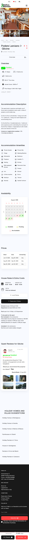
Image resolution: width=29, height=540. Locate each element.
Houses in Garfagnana (9, 446)
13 (19, 209)
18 (14, 212)
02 (9, 206)
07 (22, 206)
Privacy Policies (5, 498)
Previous (3, 212)
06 (20, 206)
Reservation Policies (15, 301)
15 (6, 212)
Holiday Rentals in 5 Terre (10, 440)
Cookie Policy (4, 500)
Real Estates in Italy (6, 489)
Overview (12, 57)
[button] (9, 1)
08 (6, 209)
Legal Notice (4, 487)
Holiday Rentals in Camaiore (10, 456)
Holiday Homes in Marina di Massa (12, 429)
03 (11, 206)
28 (22, 215)
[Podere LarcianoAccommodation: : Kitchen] (14, 19)
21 (22, 212)
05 (17, 206)
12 (17, 209)
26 (17, 215)
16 (9, 212)
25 (14, 215)
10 (11, 209)
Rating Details (8, 357)
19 (17, 212)
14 (22, 209)
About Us (3, 486)
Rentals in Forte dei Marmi (10, 451)
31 (11, 218)
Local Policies (15, 295)
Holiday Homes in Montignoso (11, 418)
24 (11, 215)
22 (6, 215)
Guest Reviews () (10, 68)
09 (9, 209)
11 (14, 209)
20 (20, 212)
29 (6, 218)
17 (11, 212)
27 (20, 215)
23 (9, 215)
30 (9, 218)
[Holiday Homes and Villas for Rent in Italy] (6, 5)
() (15, 1)
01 (6, 206)
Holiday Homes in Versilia (10, 423)
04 (14, 206)
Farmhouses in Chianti (9, 434)
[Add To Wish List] (27, 10)
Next (25, 212)
